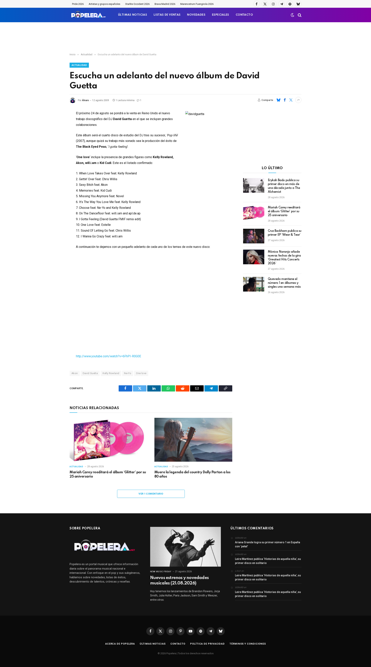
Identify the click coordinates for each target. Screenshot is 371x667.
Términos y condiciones (248, 643)
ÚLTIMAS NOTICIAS (132, 15)
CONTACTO (244, 15)
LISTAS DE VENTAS (167, 15)
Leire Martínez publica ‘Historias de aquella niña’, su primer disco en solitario (268, 561)
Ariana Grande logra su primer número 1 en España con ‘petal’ (267, 544)
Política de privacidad (207, 643)
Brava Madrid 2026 (165, 4)
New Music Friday (160, 571)
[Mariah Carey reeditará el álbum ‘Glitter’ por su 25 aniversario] (108, 440)
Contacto (177, 643)
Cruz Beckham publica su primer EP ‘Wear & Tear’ (284, 232)
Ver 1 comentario (151, 493)
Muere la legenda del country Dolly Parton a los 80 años (192, 474)
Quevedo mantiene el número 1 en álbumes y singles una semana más (284, 283)
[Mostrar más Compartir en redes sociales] (298, 100)
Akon (74, 373)
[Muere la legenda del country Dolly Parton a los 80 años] (193, 440)
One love (141, 373)
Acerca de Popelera (120, 643)
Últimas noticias (153, 643)
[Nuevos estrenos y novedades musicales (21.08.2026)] (185, 547)
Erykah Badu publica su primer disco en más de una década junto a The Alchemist (284, 186)
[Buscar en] (299, 15)
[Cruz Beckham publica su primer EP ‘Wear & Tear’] (253, 236)
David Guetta (90, 373)
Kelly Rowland (111, 373)
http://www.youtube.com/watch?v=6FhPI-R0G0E (108, 356)
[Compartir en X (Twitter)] (291, 100)
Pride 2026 (78, 4)
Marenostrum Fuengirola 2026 (197, 4)
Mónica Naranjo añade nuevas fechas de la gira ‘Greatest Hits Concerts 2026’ (284, 257)
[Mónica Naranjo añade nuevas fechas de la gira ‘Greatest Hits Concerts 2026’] (253, 257)
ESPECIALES (220, 15)
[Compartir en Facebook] (285, 100)
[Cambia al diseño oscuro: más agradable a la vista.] (292, 15)
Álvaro (85, 100)
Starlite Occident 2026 (137, 4)
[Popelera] (89, 15)
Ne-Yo (127, 373)
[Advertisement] (185, 37)
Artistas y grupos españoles (104, 4)
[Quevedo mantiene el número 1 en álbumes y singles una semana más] (253, 284)
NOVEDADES (196, 15)
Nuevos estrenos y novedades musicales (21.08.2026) (179, 580)
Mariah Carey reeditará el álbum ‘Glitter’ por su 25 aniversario (108, 474)
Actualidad (79, 65)
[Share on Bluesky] (278, 100)
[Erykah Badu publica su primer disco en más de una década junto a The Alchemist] (253, 185)
